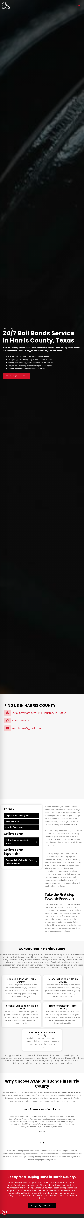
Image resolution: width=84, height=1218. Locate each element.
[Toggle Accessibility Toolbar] (4, 1212)
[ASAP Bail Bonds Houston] (6, 5)
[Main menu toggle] (79, 5)
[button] (40, 1142)
